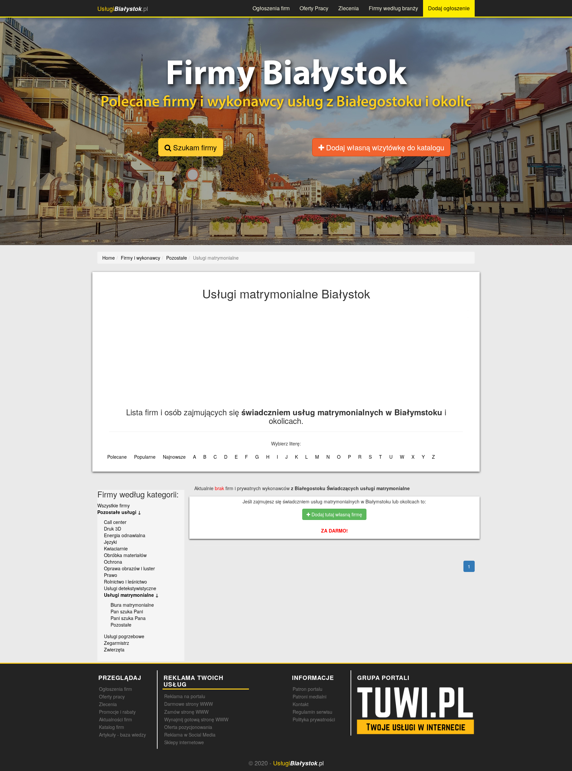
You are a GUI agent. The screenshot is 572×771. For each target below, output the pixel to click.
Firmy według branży (393, 8)
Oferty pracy (112, 696)
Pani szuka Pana (128, 618)
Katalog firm (111, 727)
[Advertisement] (307, 358)
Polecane (117, 456)
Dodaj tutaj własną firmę (336, 514)
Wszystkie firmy (113, 505)
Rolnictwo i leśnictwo (125, 581)
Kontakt (301, 704)
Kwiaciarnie (116, 548)
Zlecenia (348, 8)
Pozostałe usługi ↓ (119, 512)
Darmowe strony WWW (188, 703)
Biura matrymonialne (132, 604)
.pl (122, 8)
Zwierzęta (114, 649)
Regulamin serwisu (312, 711)
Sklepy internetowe (184, 742)
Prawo (110, 575)
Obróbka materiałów (125, 555)
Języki (110, 542)
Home (108, 257)
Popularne (145, 456)
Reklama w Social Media (189, 734)
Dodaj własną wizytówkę (384, 147)
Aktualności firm (115, 719)
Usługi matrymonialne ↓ (131, 594)
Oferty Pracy (314, 8)
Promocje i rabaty (117, 711)
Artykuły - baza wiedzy (122, 734)
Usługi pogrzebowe (124, 636)
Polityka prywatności (314, 719)
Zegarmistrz (116, 643)
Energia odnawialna (124, 535)
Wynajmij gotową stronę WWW (196, 719)
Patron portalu (307, 689)
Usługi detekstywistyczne (130, 588)
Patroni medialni (309, 696)
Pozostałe (121, 624)
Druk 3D (112, 528)
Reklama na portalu (184, 696)
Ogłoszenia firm (271, 8)
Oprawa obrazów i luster (129, 568)
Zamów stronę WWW (186, 711)
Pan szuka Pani (127, 611)
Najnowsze (174, 456)
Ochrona (113, 561)
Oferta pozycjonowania (188, 727)
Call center (115, 522)
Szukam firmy (194, 147)
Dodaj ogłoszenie (449, 8)
